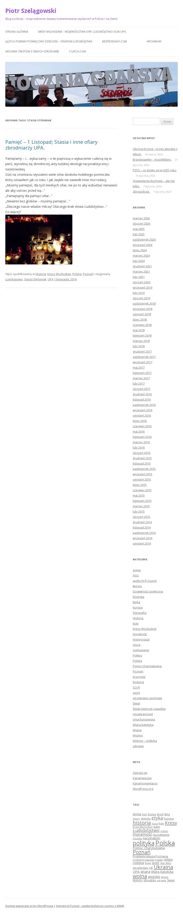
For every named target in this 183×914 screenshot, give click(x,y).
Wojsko (138, 735)
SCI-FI (136, 687)
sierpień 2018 (142, 314)
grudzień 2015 (142, 458)
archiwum (154, 41)
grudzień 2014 (142, 522)
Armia (137, 814)
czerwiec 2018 (142, 325)
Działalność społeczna (148, 591)
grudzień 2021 (142, 266)
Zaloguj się (140, 773)
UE (151, 868)
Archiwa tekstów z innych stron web (32, 51)
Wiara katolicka (143, 725)
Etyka (136, 602)
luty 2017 (139, 383)
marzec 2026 (141, 218)
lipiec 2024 (140, 250)
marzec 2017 (141, 378)
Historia (40, 274)
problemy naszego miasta (148, 859)
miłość (164, 831)
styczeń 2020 (141, 282)
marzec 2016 (141, 442)
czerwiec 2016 (142, 426)
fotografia (139, 613)
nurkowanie (141, 650)
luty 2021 (139, 277)
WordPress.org (143, 789)
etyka (157, 818)
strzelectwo (140, 868)
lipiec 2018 (140, 319)
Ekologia (138, 597)
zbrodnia (149, 880)
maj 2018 (139, 330)
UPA (50, 279)
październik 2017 (144, 357)
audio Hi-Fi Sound (144, 581)
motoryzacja (141, 639)
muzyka (137, 838)
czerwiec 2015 (142, 490)
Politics (137, 655)
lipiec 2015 (140, 485)
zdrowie (138, 746)
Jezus (155, 823)
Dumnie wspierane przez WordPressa (29, 906)
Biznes (137, 586)
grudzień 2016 (142, 394)
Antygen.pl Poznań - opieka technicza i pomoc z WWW (90, 906)
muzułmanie (161, 835)
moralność (140, 634)
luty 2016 (139, 447)
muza (136, 645)
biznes (152, 814)
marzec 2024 (141, 255)
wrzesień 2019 (142, 287)
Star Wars (165, 863)
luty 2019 (139, 293)
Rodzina (138, 682)
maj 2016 (139, 431)
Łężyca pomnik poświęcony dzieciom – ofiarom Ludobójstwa (48, 41)
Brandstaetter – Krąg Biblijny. (152, 160)
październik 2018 (144, 303)
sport (136, 693)
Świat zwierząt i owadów (149, 709)
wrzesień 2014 (142, 538)
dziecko (146, 818)
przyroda (139, 677)
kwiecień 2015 (142, 501)
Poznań (88, 274)
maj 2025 (139, 229)
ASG (136, 575)
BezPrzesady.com (114, 41)
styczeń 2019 (141, 298)
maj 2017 (139, 367)
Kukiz (157, 826)
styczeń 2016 (141, 453)
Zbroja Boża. (141, 192)
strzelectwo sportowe (147, 698)
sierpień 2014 (142, 543)
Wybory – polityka (145, 741)
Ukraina (163, 866)
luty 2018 (139, 346)
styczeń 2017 (141, 389)
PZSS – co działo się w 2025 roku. (155, 170)
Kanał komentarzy (145, 783)
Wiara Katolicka (162, 872)
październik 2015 (144, 469)
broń (160, 814)
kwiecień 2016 (142, 437)
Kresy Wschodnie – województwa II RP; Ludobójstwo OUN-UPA (82, 32)
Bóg (167, 814)
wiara (145, 871)
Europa (138, 607)
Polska (76, 274)
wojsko (154, 876)
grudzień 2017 (142, 351)
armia (137, 570)
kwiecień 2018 (142, 335)
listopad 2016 (142, 399)
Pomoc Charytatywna (147, 666)
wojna (140, 876)
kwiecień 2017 (142, 373)
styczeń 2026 (141, 224)
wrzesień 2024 (142, 245)
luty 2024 (139, 261)
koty (136, 623)
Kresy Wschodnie (59, 274)
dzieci (136, 818)
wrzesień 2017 (142, 362)
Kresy (171, 823)
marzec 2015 (141, 506)
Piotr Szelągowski (30, 11)
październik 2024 (144, 239)
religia (168, 859)
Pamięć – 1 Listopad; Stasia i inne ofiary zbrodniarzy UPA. (51, 144)
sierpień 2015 (142, 479)
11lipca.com (77, 51)
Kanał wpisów (142, 778)
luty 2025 (139, 234)
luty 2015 (139, 511)
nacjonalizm (151, 838)
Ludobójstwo (14, 279)
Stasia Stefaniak (35, 279)
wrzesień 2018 (142, 309)
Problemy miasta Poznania (150, 856)
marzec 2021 (141, 271)
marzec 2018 (141, 341)
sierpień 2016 (142, 415)
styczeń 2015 (141, 517)
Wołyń (164, 877)
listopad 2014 (142, 527)
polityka (143, 843)
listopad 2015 (142, 463)
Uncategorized (143, 714)
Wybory (138, 880)
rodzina (138, 862)
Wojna (137, 730)
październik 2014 (144, 533)
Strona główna (16, 32)
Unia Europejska (144, 719)
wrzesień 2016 (142, 410)
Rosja (148, 863)
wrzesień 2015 (142, 474)
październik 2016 (144, 405)
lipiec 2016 (140, 421)
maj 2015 (139, 495)
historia (142, 822)
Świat (136, 703)
